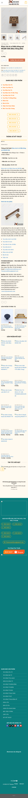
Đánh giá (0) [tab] (4, 144)
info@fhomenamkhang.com (13, 269)
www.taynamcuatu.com (8, 291)
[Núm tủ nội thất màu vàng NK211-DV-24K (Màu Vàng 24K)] (21, 396)
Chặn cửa (5, 257)
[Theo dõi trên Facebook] (7, 725)
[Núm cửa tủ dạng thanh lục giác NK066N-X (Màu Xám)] (7, 372)
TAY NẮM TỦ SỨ (7, 696)
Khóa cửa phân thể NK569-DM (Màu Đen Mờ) (20, 358)
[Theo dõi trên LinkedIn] (18, 725)
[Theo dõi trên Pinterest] (15, 725)
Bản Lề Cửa (6, 103)
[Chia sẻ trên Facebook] (5, 75)
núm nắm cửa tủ (7, 70)
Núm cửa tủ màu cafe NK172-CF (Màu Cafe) (6, 407)
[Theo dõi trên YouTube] (20, 725)
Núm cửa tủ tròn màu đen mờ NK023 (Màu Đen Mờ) (7, 327)
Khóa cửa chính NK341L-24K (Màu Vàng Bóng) (7, 357)
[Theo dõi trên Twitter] (15, 781)
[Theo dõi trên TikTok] (10, 725)
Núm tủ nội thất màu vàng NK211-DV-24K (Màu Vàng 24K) (20, 407)
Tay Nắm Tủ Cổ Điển (9, 71)
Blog (14, 795)
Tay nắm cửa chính (8, 249)
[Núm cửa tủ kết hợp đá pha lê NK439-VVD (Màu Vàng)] (21, 372)
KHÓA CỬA (6, 702)
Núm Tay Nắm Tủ (10, 67)
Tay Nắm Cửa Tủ (15, 43)
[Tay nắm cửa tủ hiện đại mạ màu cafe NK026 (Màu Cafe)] (21, 316)
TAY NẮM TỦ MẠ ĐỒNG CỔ (10, 699)
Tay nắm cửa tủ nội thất (9, 239)
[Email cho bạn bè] (10, 75)
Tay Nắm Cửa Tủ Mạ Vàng (10, 92)
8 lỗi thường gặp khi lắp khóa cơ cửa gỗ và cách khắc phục (14, 482)
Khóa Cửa (5, 100)
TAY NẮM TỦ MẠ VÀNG (9, 693)
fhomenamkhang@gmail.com (9, 271)
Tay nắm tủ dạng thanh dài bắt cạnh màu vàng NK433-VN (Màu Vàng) (6, 432)
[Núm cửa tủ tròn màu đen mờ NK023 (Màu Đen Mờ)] (7, 316)
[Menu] (2, 2)
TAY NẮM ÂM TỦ (7, 675)
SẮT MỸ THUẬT (7, 717)
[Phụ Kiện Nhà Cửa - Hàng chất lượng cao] (14, 2)
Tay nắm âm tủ (7, 247)
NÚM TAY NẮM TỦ (8, 681)
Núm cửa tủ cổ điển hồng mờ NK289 (11, 168)
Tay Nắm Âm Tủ (7, 90)
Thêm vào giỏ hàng (17, 60)
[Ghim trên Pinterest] (13, 75)
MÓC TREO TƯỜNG (8, 711)
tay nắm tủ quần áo (19, 71)
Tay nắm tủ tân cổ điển (9, 244)
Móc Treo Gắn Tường (9, 108)
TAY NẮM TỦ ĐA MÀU (9, 678)
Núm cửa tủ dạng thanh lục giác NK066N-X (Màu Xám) (7, 383)
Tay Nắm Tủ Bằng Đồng (9, 98)
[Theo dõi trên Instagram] (13, 781)
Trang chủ (4, 43)
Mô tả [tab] (2, 141)
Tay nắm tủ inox (7, 241)
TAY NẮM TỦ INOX (8, 690)
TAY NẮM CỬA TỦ (8, 672)
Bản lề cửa (6, 255)
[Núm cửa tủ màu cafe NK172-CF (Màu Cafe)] (7, 396)
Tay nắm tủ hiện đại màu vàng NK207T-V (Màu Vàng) (21, 432)
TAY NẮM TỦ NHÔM (8, 687)
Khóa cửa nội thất (8, 252)
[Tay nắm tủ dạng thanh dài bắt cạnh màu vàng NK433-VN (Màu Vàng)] (7, 421)
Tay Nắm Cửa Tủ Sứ (8, 95)
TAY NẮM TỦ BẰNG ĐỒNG (9, 684)
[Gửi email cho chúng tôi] (12, 725)
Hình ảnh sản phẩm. (7, 201)
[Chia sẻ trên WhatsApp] (2, 75)
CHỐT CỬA (6, 714)
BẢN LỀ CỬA (6, 705)
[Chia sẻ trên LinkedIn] (16, 75)
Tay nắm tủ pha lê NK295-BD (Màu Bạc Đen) (7, 456)
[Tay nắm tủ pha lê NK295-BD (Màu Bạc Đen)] (7, 445)
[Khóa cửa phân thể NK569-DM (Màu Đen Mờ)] (21, 347)
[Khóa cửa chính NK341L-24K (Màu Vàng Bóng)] (7, 347)
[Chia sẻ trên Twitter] (8, 75)
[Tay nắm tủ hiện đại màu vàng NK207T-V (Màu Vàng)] (21, 421)
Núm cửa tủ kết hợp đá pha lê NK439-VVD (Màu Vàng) (20, 383)
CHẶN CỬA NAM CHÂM (9, 708)
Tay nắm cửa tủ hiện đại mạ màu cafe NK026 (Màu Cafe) (20, 327)
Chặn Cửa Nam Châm (9, 106)
